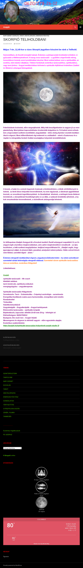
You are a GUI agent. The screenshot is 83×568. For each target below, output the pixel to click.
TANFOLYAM (7, 377)
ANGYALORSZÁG (29, 36)
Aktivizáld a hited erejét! (12, 346)
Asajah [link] (6, 275)
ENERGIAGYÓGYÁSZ (42, 36)
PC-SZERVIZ (7, 434)
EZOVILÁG (15, 36)
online (9, 455)
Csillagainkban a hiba (11, 339)
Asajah (6, 27)
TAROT (22, 36)
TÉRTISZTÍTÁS (8, 405)
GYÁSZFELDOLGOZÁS (11, 408)
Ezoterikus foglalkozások (11, 431)
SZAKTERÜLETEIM (10, 373)
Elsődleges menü (80, 27)
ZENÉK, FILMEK (9, 412)
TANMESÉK (7, 416)
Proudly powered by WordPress (12, 565)
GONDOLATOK (8, 401)
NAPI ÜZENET (7, 36)
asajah (17, 44)
